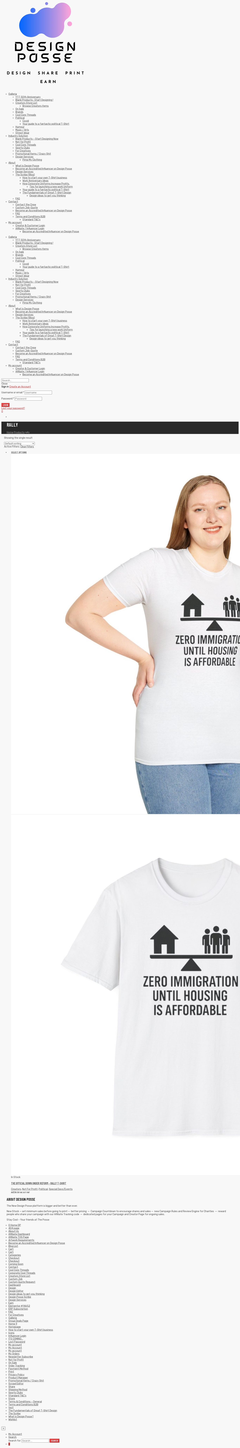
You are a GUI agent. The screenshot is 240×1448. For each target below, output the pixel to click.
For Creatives (23, 150)
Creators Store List (26, 102)
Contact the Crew (25, 204)
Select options (19, 452)
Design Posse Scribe (19, 1296)
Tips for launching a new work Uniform (51, 186)
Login (5, 405)
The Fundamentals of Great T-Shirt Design (46, 192)
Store (11, 1398)
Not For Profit (30, 1189)
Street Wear (22, 132)
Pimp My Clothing (32, 159)
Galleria (12, 94)
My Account (15, 1347)
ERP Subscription (18, 1308)
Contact (13, 201)
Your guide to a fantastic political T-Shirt (45, 123)
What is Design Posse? (21, 1416)
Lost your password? (13, 408)
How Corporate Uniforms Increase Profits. (46, 183)
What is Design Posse (27, 165)
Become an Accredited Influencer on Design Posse (43, 168)
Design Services (24, 156)
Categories (14, 1255)
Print (11, 1371)
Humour (19, 126)
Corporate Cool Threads (21, 1273)
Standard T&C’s (31, 219)
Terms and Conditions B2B (30, 216)
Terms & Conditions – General (25, 1401)
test (11, 1407)
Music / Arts (22, 129)
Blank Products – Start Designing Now (36, 138)
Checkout (14, 1258)
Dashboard (14, 1285)
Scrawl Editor (16, 1383)
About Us (13, 1231)
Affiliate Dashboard (19, 1234)
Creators (16, 1189)
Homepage (14, 1326)
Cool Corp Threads (25, 114)
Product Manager (18, 1377)
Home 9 (12, 1323)
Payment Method (18, 1368)
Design (12, 1288)
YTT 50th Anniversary (28, 97)
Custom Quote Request (21, 1282)
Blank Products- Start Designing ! (34, 100)
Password (7, 398)
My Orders (14, 1353)
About (11, 162)
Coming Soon (15, 1264)
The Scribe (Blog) (25, 174)
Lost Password (16, 1341)
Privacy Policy (16, 1374)
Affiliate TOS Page (18, 1237)
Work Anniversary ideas (35, 180)
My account (15, 222)
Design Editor (15, 1291)
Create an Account (20, 386)
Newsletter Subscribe (20, 1356)
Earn (11, 1302)
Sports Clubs (22, 147)
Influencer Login (17, 1335)
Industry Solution (18, 135)
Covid (25, 120)
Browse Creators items (35, 105)
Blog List (13, 1246)
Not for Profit (23, 141)
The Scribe (14, 1413)
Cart (11, 1249)
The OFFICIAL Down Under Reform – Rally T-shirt (38, 1183)
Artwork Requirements (21, 1240)
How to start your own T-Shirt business (44, 177)
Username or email (12, 392)
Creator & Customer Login (30, 225)
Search (12, 1437)
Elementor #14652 (19, 1305)
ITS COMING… (15, 1338)
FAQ (17, 198)
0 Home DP (14, 1225)
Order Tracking (16, 1365)
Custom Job (15, 1279)
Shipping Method (17, 1389)
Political (20, 117)
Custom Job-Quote (26, 207)
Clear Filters (27, 446)
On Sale (19, 108)
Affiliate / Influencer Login (29, 228)
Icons (11, 1332)
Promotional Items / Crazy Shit (33, 153)
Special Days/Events (61, 1189)
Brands (19, 111)
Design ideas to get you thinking (48, 195)
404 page (13, 1228)
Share (11, 1386)
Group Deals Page (18, 1320)
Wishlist (12, 1419)
